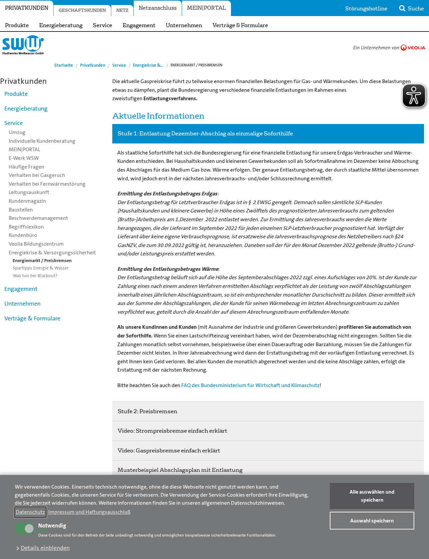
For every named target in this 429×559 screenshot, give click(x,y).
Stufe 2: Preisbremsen (147, 411)
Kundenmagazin (27, 200)
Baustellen (21, 209)
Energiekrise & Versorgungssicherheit (52, 252)
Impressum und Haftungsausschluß (89, 511)
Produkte (17, 25)
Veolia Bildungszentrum (36, 243)
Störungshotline (366, 8)
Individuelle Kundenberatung (42, 140)
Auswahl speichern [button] (372, 520)
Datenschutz (30, 511)
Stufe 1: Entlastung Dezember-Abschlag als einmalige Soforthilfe (205, 133)
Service (102, 25)
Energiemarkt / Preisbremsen (42, 260)
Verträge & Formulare (240, 25)
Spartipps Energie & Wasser (41, 268)
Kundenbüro (23, 235)
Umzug (17, 132)
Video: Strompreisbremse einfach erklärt (172, 430)
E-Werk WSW (24, 158)
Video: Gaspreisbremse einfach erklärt (169, 450)
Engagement (139, 25)
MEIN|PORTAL (206, 8)
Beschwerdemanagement (38, 218)
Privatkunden (26, 8)
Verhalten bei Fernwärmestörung (47, 183)
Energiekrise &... (148, 65)
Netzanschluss (158, 8)
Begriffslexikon (26, 226)
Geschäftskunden (82, 10)
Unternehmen (184, 25)
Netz (122, 10)
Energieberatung (60, 25)
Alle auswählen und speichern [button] (372, 495)
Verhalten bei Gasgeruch (37, 175)
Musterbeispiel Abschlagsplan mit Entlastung (180, 470)
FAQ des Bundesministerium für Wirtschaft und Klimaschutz (250, 385)
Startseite (63, 65)
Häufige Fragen (26, 166)
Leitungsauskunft (29, 192)
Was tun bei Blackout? (35, 275)
